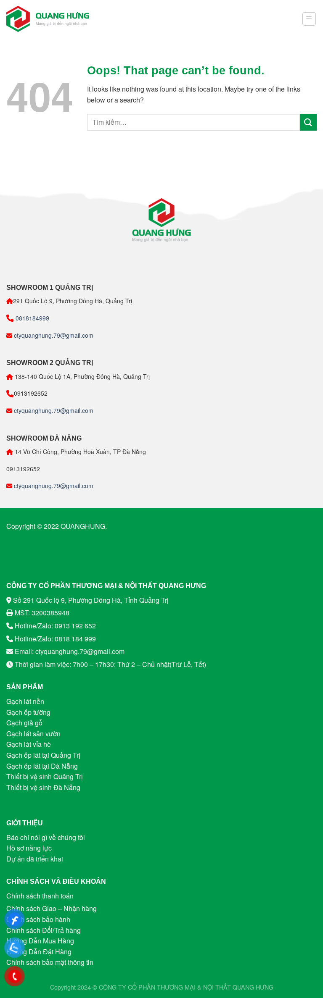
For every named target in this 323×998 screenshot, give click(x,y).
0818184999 (31, 318)
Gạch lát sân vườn (33, 733)
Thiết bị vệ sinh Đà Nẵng (43, 787)
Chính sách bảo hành (38, 919)
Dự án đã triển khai (34, 859)
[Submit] (308, 122)
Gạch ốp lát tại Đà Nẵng (42, 766)
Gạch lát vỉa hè (28, 744)
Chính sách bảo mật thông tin (49, 962)
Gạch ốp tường (28, 712)
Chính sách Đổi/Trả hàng (43, 930)
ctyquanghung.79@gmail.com (52, 335)
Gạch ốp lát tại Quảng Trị (43, 755)
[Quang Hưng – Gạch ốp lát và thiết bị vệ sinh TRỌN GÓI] (48, 19)
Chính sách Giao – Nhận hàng (51, 908)
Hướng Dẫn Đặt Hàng (38, 951)
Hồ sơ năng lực (29, 848)
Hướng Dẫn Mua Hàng (40, 940)
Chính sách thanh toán (40, 896)
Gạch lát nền (25, 701)
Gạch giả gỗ (24, 722)
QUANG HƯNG (253, 986)
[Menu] (309, 19)
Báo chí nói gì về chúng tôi (45, 837)
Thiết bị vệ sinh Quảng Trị (44, 776)
